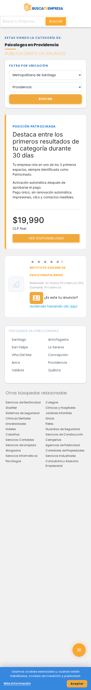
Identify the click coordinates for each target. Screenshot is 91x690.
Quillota (54, 370)
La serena (56, 347)
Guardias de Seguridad (63, 429)
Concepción (58, 355)
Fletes (49, 424)
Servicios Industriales (61, 456)
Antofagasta (58, 339)
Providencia (57, 362)
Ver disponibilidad (46, 238)
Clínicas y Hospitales (61, 408)
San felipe (20, 347)
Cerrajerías (53, 440)
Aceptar (77, 684)
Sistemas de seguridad (22, 413)
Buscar (55, 21)
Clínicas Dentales (18, 418)
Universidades (16, 424)
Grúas (50, 418)
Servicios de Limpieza (21, 445)
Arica (16, 362)
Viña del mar (22, 355)
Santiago (19, 339)
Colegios (52, 402)
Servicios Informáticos (22, 456)
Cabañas (13, 434)
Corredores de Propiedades (65, 450)
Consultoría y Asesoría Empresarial (62, 463)
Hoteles (11, 429)
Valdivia (18, 370)
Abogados (13, 450)
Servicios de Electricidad (23, 402)
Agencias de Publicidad (63, 445)
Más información (17, 683)
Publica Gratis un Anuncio (35, 53)
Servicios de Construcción (64, 434)
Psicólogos (13, 461)
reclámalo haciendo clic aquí (53, 306)
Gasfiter (11, 408)
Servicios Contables (20, 440)
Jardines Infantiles (59, 413)
